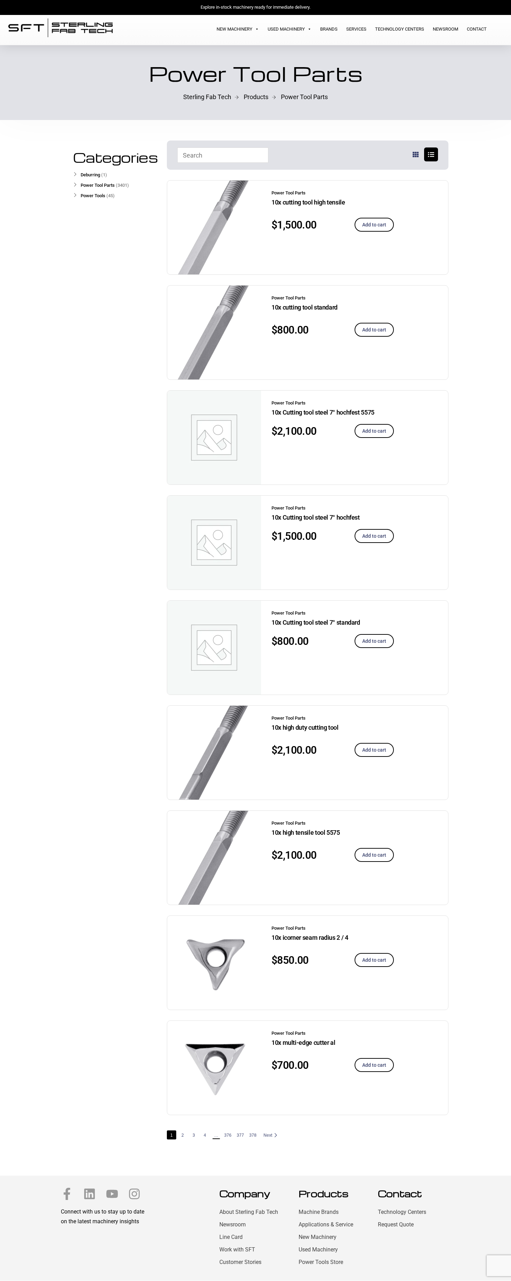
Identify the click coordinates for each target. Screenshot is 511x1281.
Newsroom (445, 29)
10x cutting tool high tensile (308, 202)
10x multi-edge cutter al (303, 1042)
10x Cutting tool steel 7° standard (315, 622)
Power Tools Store (321, 1262)
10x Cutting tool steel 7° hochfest (315, 517)
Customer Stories (240, 1262)
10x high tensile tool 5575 (305, 832)
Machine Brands (319, 1212)
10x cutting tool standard (304, 307)
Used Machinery (286, 29)
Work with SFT (237, 1249)
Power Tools (93, 195)
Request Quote (396, 1224)
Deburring (90, 174)
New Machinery (234, 29)
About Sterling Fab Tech (248, 1212)
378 (253, 1135)
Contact (477, 29)
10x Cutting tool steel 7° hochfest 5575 (322, 412)
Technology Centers (399, 29)
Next (267, 1135)
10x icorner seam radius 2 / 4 (309, 937)
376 (228, 1135)
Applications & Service (326, 1224)
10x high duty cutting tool (305, 727)
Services (356, 29)
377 (240, 1135)
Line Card (231, 1237)
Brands (329, 29)
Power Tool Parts (288, 192)
